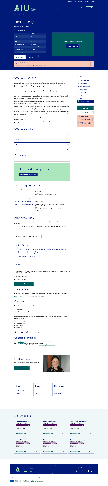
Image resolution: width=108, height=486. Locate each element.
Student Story (83, 104)
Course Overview (84, 80)
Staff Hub (80, 1)
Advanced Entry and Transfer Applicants (27, 236)
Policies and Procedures (81, 467)
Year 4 (17, 149)
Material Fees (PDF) (18, 296)
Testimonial (83, 92)
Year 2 (17, 139)
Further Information (85, 101)
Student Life (63, 8)
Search (88, 8)
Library (92, 1)
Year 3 (17, 144)
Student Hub (69, 1)
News (88, 1)
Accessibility (37, 477)
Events (84, 1)
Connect (76, 8)
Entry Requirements (85, 86)
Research (70, 8)
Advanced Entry (84, 89)
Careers (82, 98)
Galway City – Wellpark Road (37, 46)
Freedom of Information (60, 477)
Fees (81, 95)
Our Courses (20, 14)
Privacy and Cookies (44, 477)
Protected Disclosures (70, 477)
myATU (75, 1)
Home (15, 14)
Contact (69, 467)
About (82, 8)
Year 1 (17, 134)
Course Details (83, 83)
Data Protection (52, 477)
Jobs (74, 467)
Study (56, 8)
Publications (90, 467)
